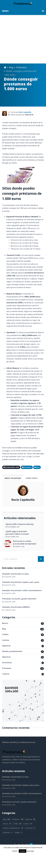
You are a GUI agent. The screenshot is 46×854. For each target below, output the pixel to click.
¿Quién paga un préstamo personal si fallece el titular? (17, 532)
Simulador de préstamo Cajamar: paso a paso (20, 582)
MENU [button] (5, 10)
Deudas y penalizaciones (12, 651)
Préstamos (21, 67)
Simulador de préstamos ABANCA (16, 607)
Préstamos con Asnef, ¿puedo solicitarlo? (19, 599)
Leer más (30, 851)
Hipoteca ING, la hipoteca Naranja (20, 524)
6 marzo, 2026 (19, 546)
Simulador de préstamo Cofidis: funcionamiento (22, 590)
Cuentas (5, 640)
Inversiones (7, 662)
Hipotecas (6, 657)
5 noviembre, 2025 (13, 527)
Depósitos (6, 646)
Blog (11, 67)
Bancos (5, 623)
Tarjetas (5, 674)
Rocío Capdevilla (25, 112)
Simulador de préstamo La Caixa (15, 574)
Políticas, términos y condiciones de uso (18, 742)
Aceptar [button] (22, 851)
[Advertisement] (23, 39)
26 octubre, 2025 (13, 537)
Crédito (5, 634)
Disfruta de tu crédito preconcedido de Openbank (24, 542)
